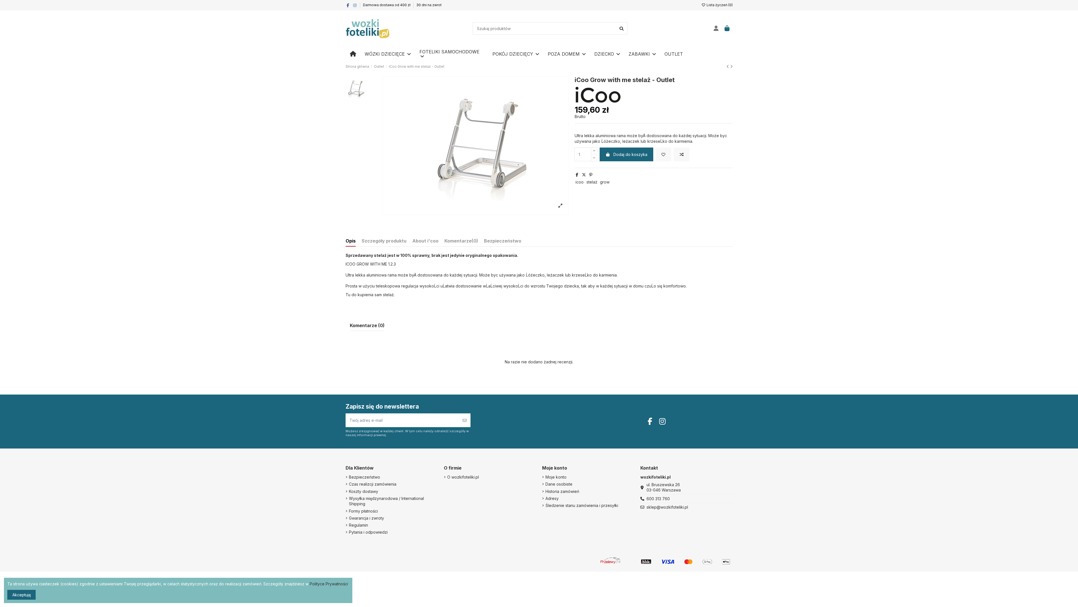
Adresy (552, 498)
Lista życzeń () (719, 5)
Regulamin (358, 525)
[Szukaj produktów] (621, 28)
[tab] (461, 242)
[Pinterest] (590, 174)
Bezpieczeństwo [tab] (502, 241)
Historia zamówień (562, 491)
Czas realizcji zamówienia (372, 484)
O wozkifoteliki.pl (463, 477)
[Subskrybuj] (465, 420)
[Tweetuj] (584, 174)
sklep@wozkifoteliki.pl (667, 507)
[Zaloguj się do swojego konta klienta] (716, 29)
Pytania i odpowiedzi (368, 532)
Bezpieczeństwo (364, 477)
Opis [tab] (351, 241)
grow (604, 182)
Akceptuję (21, 594)
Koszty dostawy (363, 491)
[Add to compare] (681, 154)
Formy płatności (363, 511)
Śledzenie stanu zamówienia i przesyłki (581, 505)
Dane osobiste (558, 484)
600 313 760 (658, 498)
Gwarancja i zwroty (366, 518)
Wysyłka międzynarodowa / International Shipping (386, 501)
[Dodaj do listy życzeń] (663, 154)
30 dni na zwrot (429, 5)
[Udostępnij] (577, 174)
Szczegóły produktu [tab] (384, 241)
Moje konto (556, 477)
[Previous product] (728, 66)
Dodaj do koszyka (630, 154)
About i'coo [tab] (425, 241)
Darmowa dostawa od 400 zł (387, 5)
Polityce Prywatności (329, 583)
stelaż (591, 182)
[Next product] (731, 66)
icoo (579, 182)
